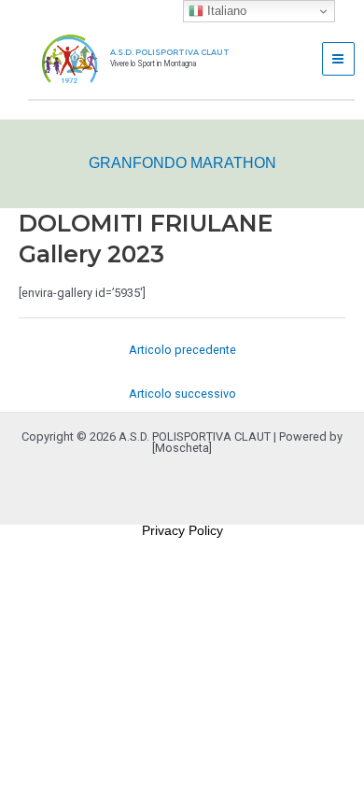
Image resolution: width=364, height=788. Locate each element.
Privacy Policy (182, 530)
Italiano (224, 11)
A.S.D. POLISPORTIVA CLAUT (170, 52)
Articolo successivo (182, 394)
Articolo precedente (182, 350)
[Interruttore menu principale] (338, 58)
